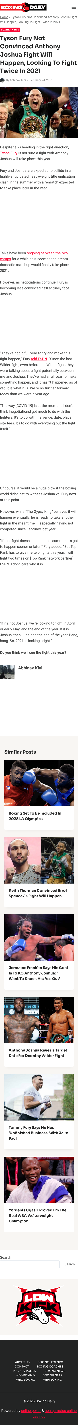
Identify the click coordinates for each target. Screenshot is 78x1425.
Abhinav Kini (18, 80)
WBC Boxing (25, 1379)
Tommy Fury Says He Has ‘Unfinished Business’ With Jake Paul (38, 1133)
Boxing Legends (50, 1362)
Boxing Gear (53, 1375)
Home (4, 17)
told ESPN (39, 359)
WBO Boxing (25, 1375)
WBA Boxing (52, 1379)
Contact (22, 1366)
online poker (31, 1410)
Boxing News (10, 30)
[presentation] (39, 783)
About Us (22, 1362)
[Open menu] (73, 7)
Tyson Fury (8, 153)
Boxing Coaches (50, 1366)
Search (5, 1257)
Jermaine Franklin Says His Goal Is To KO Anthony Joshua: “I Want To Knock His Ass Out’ (38, 973)
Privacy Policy (24, 1371)
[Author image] (2, 80)
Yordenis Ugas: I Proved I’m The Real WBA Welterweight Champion (37, 1215)
